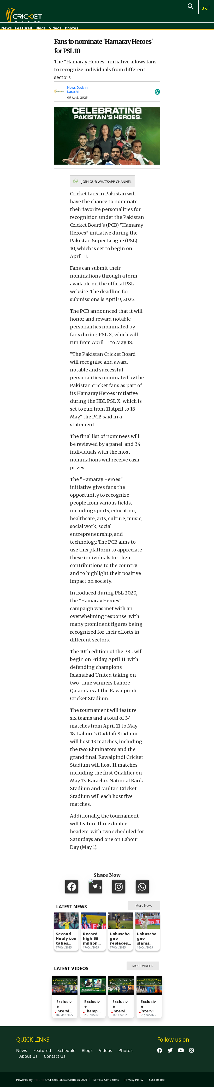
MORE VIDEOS (142, 966)
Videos (55, 28)
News (6, 28)
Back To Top (157, 1080)
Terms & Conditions (105, 1080)
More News (143, 905)
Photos (71, 28)
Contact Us (55, 1056)
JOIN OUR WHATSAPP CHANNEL (106, 181)
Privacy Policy (133, 1080)
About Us (28, 1056)
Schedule (66, 1050)
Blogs (40, 28)
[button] (102, 181)
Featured (23, 28)
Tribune (38, 1080)
